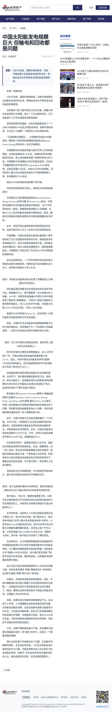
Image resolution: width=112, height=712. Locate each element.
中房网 (83, 697)
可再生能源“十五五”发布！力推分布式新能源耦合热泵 (93, 46)
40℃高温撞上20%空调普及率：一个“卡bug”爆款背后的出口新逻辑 (85, 60)
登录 (91, 7)
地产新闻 (10, 18)
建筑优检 (71, 18)
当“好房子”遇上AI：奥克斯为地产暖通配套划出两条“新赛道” (93, 86)
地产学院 (87, 18)
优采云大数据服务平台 (49, 697)
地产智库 (41, 18)
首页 (4, 28)
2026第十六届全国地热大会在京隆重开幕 (92, 72)
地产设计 (56, 18)
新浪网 (101, 18)
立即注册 (103, 7)
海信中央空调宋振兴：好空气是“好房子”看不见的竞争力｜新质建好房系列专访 (93, 100)
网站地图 (26, 691)
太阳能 (23, 28)
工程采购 (25, 18)
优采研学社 (74, 697)
